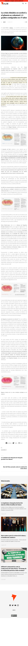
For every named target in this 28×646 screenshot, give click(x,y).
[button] (25, 3)
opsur (4, 22)
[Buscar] (23, 3)
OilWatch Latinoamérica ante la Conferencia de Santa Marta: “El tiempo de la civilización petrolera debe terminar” (13, 568)
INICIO (14, 610)
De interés (4, 449)
